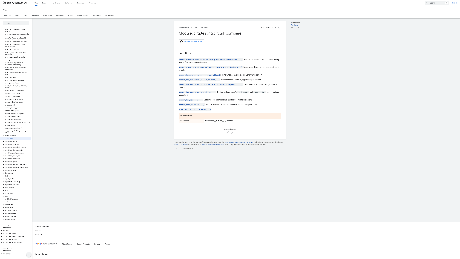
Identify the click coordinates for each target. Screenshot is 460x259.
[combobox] (437, 3)
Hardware (56, 3)
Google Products (83, 244)
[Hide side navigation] (28, 254)
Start (17, 15)
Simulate (35, 15)
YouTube (38, 234)
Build (26, 15)
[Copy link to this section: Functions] (194, 53)
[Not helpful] (279, 27)
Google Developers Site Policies (213, 144)
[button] (15, 135)
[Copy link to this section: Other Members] (194, 116)
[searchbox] (16, 23)
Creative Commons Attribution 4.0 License (238, 142)
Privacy (97, 244)
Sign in (454, 3)
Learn (44, 3)
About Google (67, 244)
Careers (92, 3)
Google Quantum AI (185, 27)
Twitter (38, 231)
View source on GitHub (193, 42)
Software (68, 3)
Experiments (82, 15)
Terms (107, 244)
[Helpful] (276, 27)
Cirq (36, 3)
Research (81, 3)
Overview (7, 15)
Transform (47, 15)
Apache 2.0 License (180, 144)
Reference (109, 15)
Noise (70, 15)
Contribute (96, 15)
